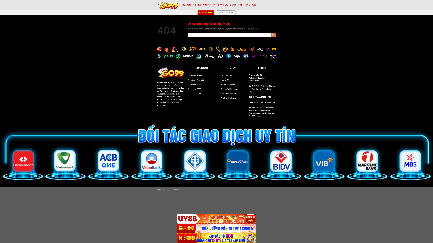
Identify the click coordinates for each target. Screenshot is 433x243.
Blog (254, 5)
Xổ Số (219, 5)
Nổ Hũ (212, 5)
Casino (206, 5)
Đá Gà (225, 5)
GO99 (189, 5)
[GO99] (168, 5)
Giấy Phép (234, 5)
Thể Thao (197, 5)
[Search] (184, 5)
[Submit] (273, 35)
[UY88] (216, 219)
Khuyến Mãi (245, 5)
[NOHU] (216, 238)
